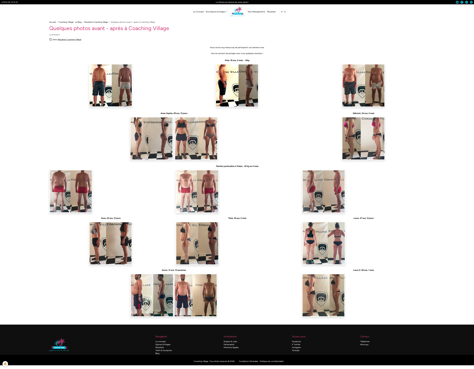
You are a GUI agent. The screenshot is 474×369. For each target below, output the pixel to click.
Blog (157, 353)
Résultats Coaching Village (96, 22)
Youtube (295, 350)
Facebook (296, 341)
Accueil (52, 22)
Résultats (271, 12)
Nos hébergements (256, 12)
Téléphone (365, 341)
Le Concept (198, 12)
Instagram (296, 347)
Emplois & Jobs (230, 341)
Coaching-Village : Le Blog (70, 22)
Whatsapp (364, 345)
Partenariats (229, 344)
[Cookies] (5, 364)
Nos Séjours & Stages (215, 12)
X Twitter (296, 344)
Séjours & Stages (162, 344)
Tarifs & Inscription (163, 350)
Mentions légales (231, 347)
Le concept (160, 341)
